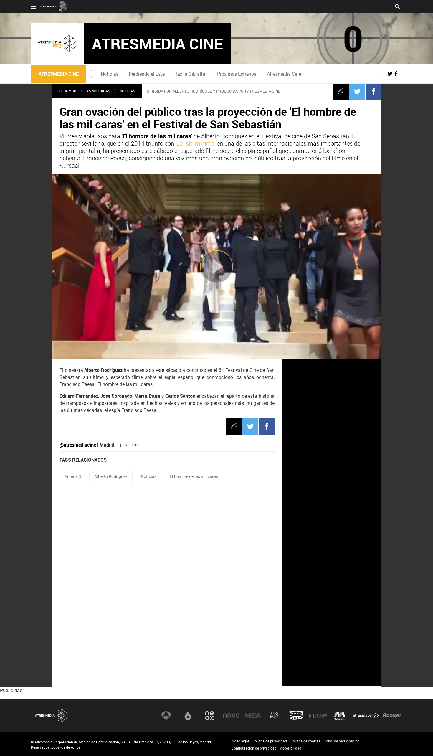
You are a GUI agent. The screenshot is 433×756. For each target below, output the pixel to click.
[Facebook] (373, 91)
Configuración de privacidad (254, 748)
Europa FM (318, 715)
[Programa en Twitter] (390, 73)
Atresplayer (366, 715)
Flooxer (392, 715)
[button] (90, 73)
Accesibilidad (290, 748)
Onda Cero (296, 715)
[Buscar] (397, 5)
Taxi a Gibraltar (191, 74)
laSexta (188, 715)
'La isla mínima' (195, 143)
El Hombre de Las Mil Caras (84, 90)
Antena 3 (73, 476)
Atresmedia (51, 715)
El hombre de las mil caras (194, 476)
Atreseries (274, 715)
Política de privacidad (269, 741)
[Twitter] (357, 91)
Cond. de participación (342, 741)
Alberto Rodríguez (111, 476)
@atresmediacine (78, 445)
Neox (209, 715)
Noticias (109, 74)
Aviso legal (240, 741)
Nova (231, 715)
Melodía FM (339, 715)
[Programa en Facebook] (396, 73)
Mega (253, 715)
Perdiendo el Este (147, 74)
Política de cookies (305, 741)
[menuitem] (109, 73)
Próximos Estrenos (236, 74)
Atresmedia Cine (284, 74)
